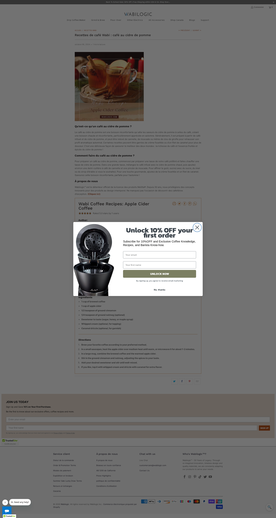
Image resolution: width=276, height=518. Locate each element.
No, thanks (159, 289)
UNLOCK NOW (159, 274)
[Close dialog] (197, 227)
